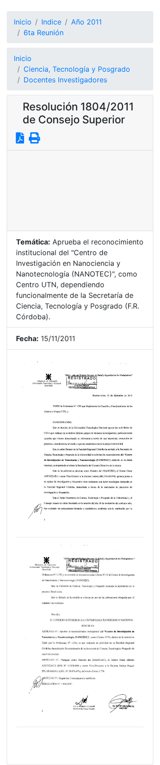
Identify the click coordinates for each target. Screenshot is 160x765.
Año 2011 (86, 21)
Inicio (23, 21)
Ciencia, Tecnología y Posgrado (77, 69)
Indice (51, 21)
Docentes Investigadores (65, 79)
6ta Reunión (44, 32)
